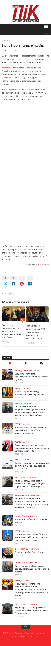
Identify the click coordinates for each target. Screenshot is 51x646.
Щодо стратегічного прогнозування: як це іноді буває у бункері (31, 377)
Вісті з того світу (23, 477)
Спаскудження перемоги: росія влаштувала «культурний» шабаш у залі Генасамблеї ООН (32, 448)
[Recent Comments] (41, 363)
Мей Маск (6, 68)
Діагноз (18, 388)
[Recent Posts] (10, 363)
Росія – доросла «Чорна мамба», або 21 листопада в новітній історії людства (32, 569)
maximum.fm (43, 265)
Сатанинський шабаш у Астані (29, 552)
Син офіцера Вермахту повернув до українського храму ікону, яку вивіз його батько (12, 331)
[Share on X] (5, 281)
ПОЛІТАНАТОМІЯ (30, 516)
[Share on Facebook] (13, 281)
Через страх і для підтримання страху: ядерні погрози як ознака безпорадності (31, 610)
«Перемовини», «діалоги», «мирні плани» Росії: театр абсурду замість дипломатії (31, 430)
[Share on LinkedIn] (30, 281)
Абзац (18, 424)
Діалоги (19, 403)
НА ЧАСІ (6, 40)
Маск (11, 293)
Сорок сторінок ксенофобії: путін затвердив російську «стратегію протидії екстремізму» (31, 537)
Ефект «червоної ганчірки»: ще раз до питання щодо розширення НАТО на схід (32, 466)
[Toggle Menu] (47, 32)
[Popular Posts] (25, 363)
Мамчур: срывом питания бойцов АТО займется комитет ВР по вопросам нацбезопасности (35, 332)
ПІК (5, 51)
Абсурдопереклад (23, 370)
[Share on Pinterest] (21, 281)
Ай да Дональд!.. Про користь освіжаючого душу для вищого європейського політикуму (30, 484)
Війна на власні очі (24, 495)
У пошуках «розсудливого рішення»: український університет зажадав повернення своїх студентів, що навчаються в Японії (31, 589)
